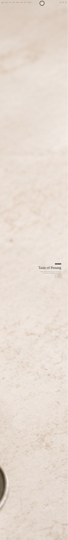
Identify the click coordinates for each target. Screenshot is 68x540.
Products (17, 2)
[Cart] (65, 2)
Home (3, 2)
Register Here (10, 276)
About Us (6, 2)
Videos (14, 2)
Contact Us (30, 2)
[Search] (60, 2)
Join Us (25, 2)
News (10, 2)
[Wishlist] (63, 2)
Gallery (21, 2)
